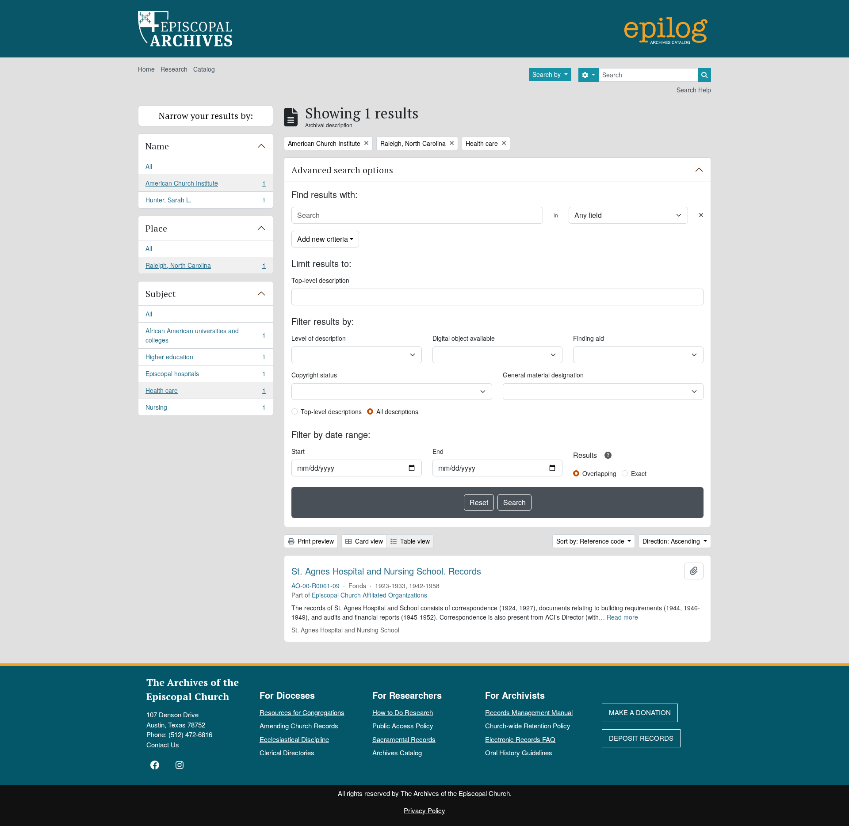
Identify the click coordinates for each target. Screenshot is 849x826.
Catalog (204, 69)
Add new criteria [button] (322, 239)
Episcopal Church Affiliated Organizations (369, 594)
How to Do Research (402, 712)
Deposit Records (641, 737)
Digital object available (463, 338)
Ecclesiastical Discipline (294, 739)
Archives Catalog (397, 752)
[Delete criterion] (701, 215)
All (148, 166)
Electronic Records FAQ (520, 739)
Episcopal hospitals (205, 375)
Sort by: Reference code (591, 541)
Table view (414, 541)
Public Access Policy (402, 725)
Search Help (694, 89)
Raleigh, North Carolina (205, 267)
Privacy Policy (424, 810)
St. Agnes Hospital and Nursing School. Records (386, 571)
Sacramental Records (404, 739)
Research (174, 69)
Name (157, 146)
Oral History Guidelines (518, 752)
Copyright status (314, 374)
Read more (622, 617)
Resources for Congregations (302, 712)
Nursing (205, 409)
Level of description (318, 338)
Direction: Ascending (672, 541)
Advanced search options (342, 170)
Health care (205, 392)
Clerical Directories (287, 752)
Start (298, 451)
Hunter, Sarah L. (205, 201)
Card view (368, 541)
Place (156, 228)
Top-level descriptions (331, 411)
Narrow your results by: (206, 116)
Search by (547, 74)
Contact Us (162, 744)
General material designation (543, 374)
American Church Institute (205, 185)
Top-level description (320, 280)
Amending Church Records (299, 725)
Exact (638, 473)
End (438, 451)
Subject (160, 294)
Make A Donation (640, 712)
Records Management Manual (529, 712)
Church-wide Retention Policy (527, 725)
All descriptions (397, 411)
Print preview (315, 541)
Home (146, 69)
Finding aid (588, 338)
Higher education (205, 358)
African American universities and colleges (205, 335)
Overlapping (599, 473)
